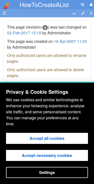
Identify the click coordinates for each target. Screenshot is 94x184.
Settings (47, 172)
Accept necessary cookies (47, 155)
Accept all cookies (47, 138)
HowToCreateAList (44, 4)
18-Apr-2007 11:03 (70, 41)
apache (5, 6)
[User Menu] (90, 4)
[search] (82, 4)
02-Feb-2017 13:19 (24, 33)
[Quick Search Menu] (82, 4)
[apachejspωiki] (5, 4)
